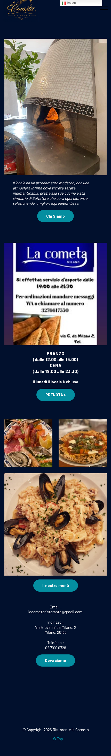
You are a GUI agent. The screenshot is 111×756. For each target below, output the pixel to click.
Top (59, 738)
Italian (71, 3)
